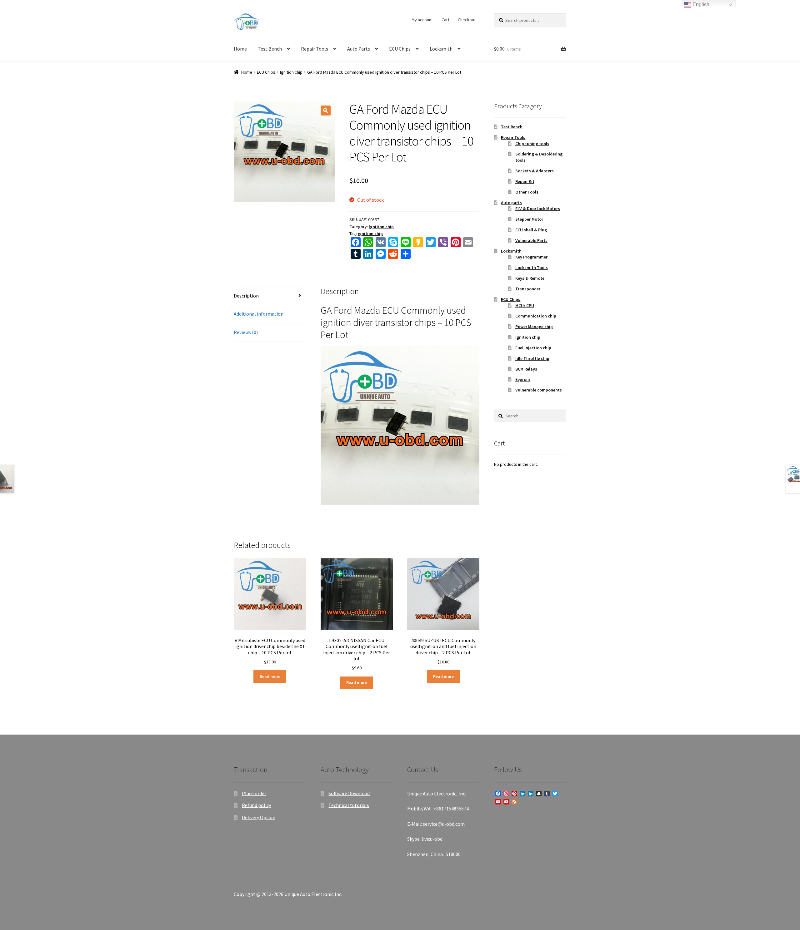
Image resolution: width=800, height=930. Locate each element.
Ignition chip (291, 72)
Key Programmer (531, 257)
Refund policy (256, 805)
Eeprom (522, 379)
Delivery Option (258, 817)
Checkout (467, 19)
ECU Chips (400, 49)
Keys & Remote (529, 278)
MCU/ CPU (524, 305)
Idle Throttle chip (532, 358)
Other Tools (526, 192)
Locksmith (441, 49)
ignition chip (370, 233)
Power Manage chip (534, 326)
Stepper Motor (529, 219)
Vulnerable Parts (531, 240)
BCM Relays (526, 369)
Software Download (349, 793)
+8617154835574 (451, 808)
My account (422, 19)
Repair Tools (314, 49)
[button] (326, 111)
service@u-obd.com (444, 824)
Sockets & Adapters (534, 171)
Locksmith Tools (531, 267)
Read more (270, 676)
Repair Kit (524, 181)
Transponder (527, 289)
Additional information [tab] (258, 314)
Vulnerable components (538, 390)
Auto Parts (358, 49)
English (700, 4)
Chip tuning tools (532, 143)
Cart (445, 19)
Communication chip (535, 316)
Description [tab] (246, 296)
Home (240, 49)
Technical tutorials (348, 805)
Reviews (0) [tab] (246, 332)
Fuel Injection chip (533, 348)
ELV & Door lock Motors (537, 208)
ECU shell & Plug (531, 230)
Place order (254, 793)
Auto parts (511, 202)
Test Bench (270, 49)
